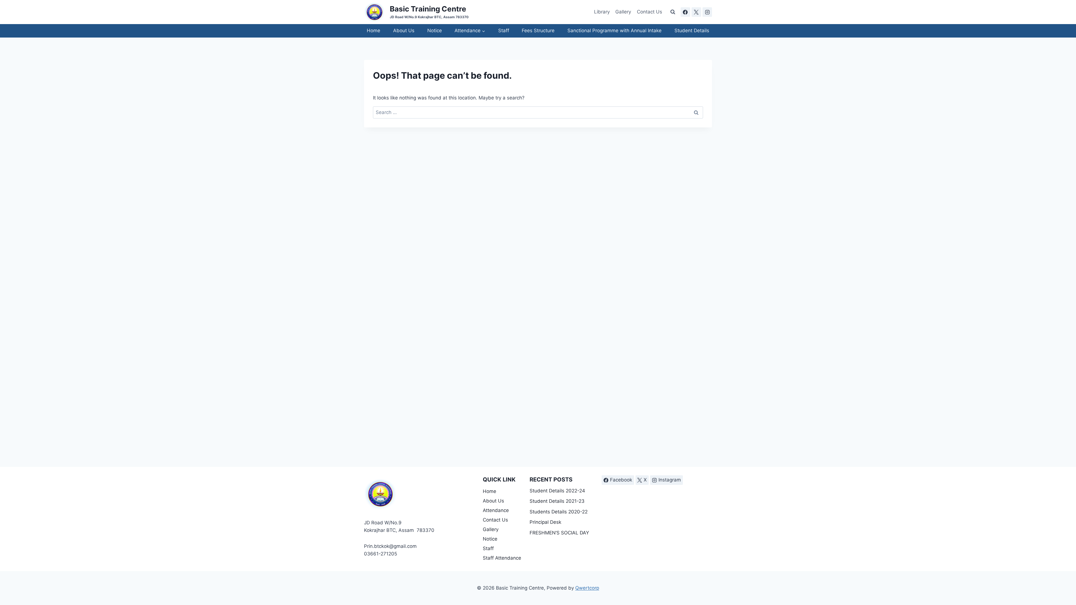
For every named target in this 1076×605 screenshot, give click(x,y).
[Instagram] (707, 12)
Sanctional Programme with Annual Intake (614, 30)
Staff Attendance (502, 558)
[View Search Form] (673, 12)
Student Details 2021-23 (557, 501)
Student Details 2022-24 (557, 491)
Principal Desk (545, 522)
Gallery (623, 12)
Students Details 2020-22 (559, 512)
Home (373, 30)
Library (602, 12)
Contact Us (649, 12)
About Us (403, 30)
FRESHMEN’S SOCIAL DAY (559, 533)
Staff (503, 30)
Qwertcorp (587, 588)
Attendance (496, 510)
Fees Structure (538, 30)
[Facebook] (685, 12)
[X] (696, 12)
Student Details (691, 30)
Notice (434, 30)
